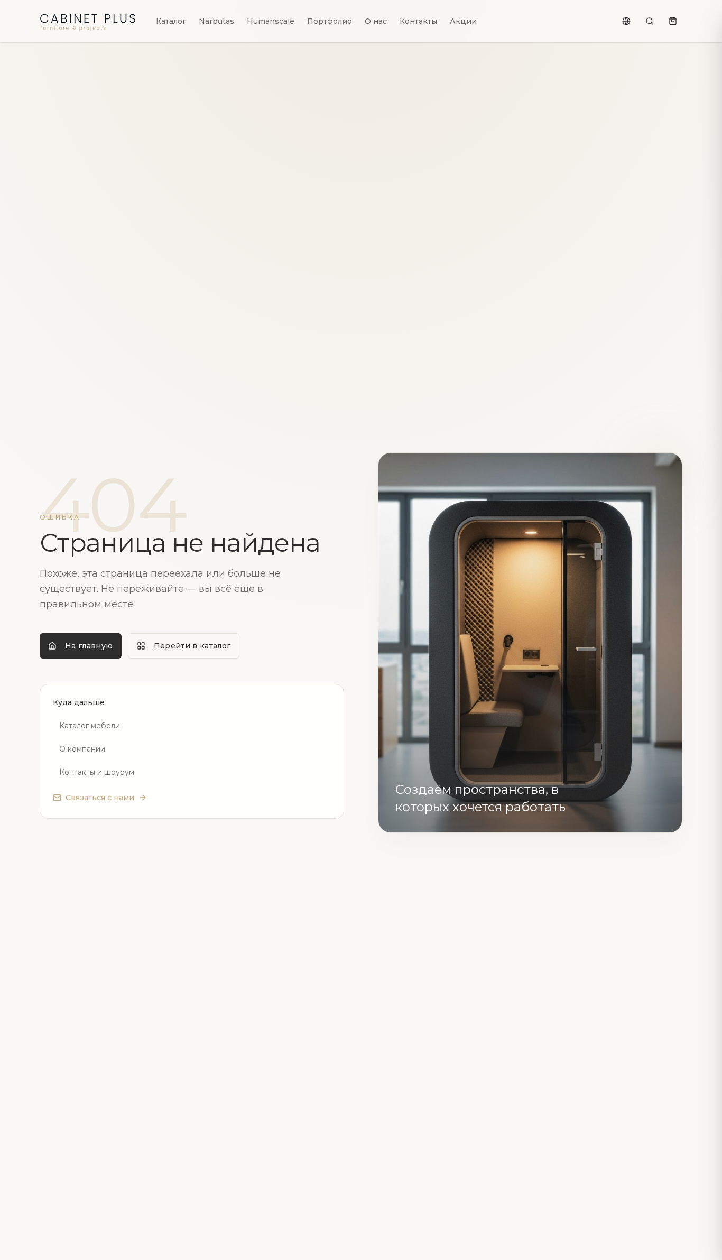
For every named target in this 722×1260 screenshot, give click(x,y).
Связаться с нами (100, 797)
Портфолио (329, 21)
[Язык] (626, 21)
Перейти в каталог (192, 646)
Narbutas (216, 21)
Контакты (418, 21)
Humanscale (270, 21)
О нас (376, 21)
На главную (89, 646)
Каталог (171, 21)
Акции (463, 21)
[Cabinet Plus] (89, 21)
